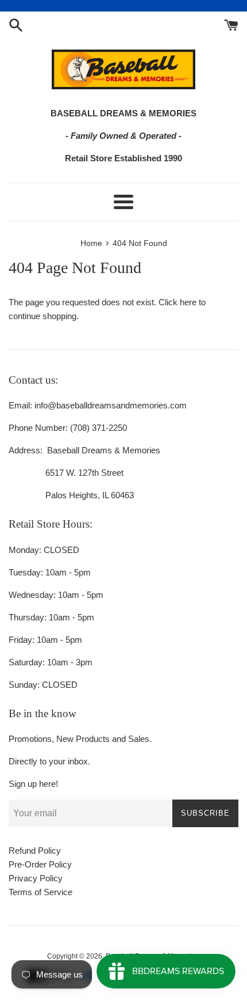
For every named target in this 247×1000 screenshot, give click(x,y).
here (188, 302)
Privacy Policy (36, 878)
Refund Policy (35, 850)
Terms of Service (40, 892)
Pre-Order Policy (40, 864)
